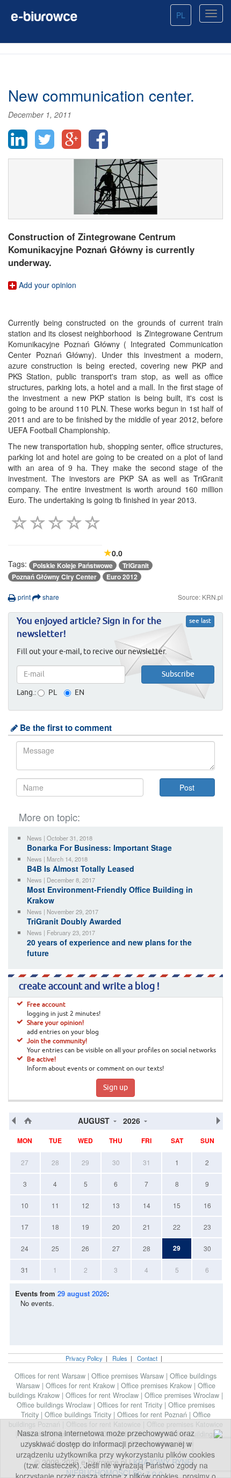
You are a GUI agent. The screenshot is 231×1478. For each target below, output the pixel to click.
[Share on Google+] (71, 139)
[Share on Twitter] (44, 139)
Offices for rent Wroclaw (103, 1395)
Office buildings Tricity (79, 1414)
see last (200, 621)
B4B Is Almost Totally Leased (80, 868)
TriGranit (135, 565)
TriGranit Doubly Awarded (74, 921)
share (50, 596)
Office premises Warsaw (128, 1376)
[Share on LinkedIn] (17, 139)
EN (79, 693)
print (23, 596)
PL (180, 15)
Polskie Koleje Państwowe (73, 565)
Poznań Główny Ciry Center (54, 577)
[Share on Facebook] (98, 139)
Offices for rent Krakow (81, 1385)
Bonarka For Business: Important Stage (99, 847)
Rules (119, 1358)
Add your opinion (46, 284)
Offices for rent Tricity (130, 1405)
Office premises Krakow (157, 1385)
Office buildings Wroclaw (55, 1405)
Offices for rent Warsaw (51, 1376)
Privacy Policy (84, 1358)
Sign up (115, 1088)
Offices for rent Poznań (153, 1414)
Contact (147, 1358)
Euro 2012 (122, 577)
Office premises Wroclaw (183, 1395)
